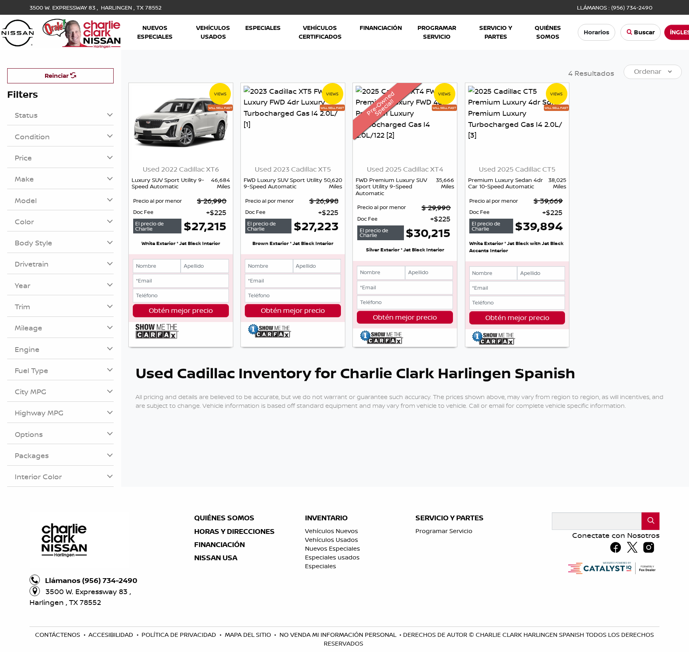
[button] (154, 32)
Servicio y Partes (449, 518)
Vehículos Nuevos (331, 531)
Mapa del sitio (249, 634)
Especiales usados (332, 557)
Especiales (320, 566)
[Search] (650, 521)
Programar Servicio (443, 531)
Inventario (326, 518)
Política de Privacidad (180, 634)
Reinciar (57, 75)
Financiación (219, 545)
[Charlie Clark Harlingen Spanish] (61, 31)
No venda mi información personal (339, 634)
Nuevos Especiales (332, 548)
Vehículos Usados (331, 539)
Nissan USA (215, 558)
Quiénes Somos (224, 518)
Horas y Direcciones (234, 531)
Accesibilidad (112, 634)
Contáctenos (58, 634)
